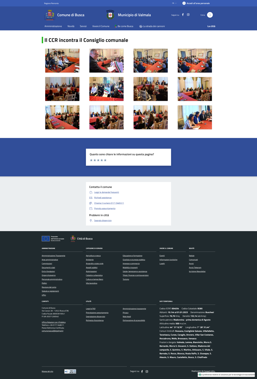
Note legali (127, 316)
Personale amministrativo (52, 279)
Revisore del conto (49, 287)
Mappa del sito (47, 371)
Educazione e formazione (132, 255)
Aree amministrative (50, 259)
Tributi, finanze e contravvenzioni (136, 275)
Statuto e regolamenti (50, 291)
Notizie (191, 255)
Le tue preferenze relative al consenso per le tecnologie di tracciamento (226, 374)
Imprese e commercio (131, 263)
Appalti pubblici (91, 267)
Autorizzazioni (91, 271)
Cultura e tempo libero (94, 279)
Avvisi (191, 263)
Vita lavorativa (91, 283)
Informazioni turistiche (168, 259)
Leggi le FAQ (90, 308)
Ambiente (90, 259)
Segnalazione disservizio (95, 316)
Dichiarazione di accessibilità (134, 320)
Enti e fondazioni (48, 271)
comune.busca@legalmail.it (52, 330)
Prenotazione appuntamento (97, 312)
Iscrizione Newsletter (197, 271)
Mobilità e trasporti (130, 267)
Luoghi (162, 263)
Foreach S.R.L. (209, 371)
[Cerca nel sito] (210, 15)
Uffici (44, 295)
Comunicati (193, 259)
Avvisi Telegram (195, 267)
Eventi (162, 255)
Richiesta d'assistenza (95, 320)
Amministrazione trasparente (134, 308)
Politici (44, 283)
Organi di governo (49, 275)
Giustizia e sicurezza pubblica (134, 259)
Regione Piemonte (51, 3)
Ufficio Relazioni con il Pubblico (54, 322)
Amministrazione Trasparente (53, 255)
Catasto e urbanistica (94, 275)
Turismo (126, 279)
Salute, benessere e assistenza (135, 271)
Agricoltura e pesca (93, 255)
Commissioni (47, 263)
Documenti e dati (48, 267)
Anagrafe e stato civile (94, 263)
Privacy (125, 312)
